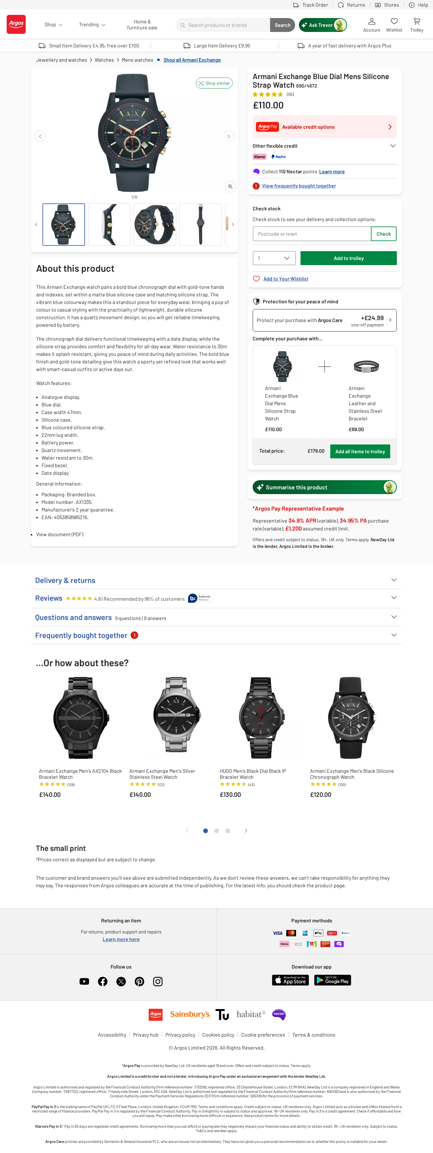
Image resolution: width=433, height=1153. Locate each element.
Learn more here (121, 939)
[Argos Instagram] (157, 981)
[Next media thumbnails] (233, 224)
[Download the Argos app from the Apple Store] (290, 984)
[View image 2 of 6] (109, 224)
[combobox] (223, 25)
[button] (214, 83)
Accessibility (112, 1035)
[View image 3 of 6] (155, 224)
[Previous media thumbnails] (36, 224)
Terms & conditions (313, 1035)
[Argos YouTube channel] (84, 981)
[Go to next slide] (229, 136)
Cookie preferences (263, 1035)
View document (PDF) (59, 534)
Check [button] (384, 234)
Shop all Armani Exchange (192, 60)
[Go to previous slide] (40, 136)
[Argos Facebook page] (102, 981)
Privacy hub (145, 1035)
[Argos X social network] (121, 981)
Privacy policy (180, 1035)
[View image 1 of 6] (63, 224)
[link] (325, 183)
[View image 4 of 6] (201, 224)
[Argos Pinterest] (139, 981)
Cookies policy (218, 1035)
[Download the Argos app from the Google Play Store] (332, 984)
